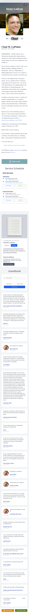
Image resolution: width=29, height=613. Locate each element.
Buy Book (14, 245)
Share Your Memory (8, 264)
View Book (6, 245)
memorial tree (18, 150)
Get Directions (8, 185)
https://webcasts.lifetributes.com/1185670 (12, 120)
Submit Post (14, 287)
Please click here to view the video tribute (14, 145)
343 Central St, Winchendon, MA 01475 (14, 182)
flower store (12, 152)
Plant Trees (20, 185)
